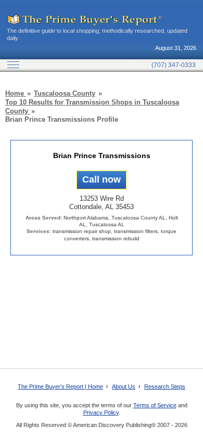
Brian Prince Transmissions (101, 155)
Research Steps (164, 386)
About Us (123, 386)
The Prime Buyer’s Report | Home (60, 386)
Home (15, 93)
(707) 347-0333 (173, 65)
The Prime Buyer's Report (85, 20)
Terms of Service (154, 405)
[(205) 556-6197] (101, 180)
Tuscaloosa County (64, 93)
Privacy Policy (101, 412)
